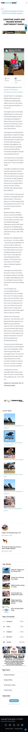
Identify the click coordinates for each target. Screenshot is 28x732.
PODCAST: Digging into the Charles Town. (17, 570)
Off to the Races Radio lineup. (17, 609)
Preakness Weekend (9, 675)
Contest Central (8, 690)
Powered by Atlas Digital (8, 721)
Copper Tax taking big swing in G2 (11, 533)
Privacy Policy (19, 729)
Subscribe (21, 642)
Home (2, 9)
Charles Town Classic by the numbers (13, 459)
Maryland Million (8, 680)
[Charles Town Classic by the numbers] (9, 453)
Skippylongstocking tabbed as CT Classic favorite (16, 601)
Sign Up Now (14, 700)
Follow (22, 621)
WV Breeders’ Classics (10, 685)
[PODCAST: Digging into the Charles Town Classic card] (9, 436)
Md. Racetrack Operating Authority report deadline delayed (11, 547)
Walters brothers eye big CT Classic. (17, 586)
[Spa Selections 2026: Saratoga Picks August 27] (9, 419)
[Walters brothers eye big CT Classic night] (9, 467)
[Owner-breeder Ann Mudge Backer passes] (9, 501)
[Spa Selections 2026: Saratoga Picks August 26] (9, 484)
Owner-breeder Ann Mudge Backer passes (17, 593)
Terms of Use (9, 729)
